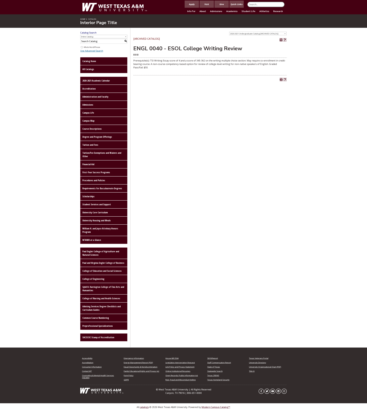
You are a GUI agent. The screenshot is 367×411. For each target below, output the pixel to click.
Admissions (216, 11)
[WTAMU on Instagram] (284, 391)
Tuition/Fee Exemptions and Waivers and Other (101, 154)
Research (278, 11)
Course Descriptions (92, 128)
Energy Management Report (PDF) (138, 362)
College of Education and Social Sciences (102, 270)
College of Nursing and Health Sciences (101, 298)
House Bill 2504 (171, 358)
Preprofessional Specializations (97, 325)
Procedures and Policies (93, 180)
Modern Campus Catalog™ (216, 407)
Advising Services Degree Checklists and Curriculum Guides (101, 308)
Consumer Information (92, 367)
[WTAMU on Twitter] (267, 391)
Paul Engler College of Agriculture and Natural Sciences (100, 253)
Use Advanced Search (91, 50)
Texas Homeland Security (218, 379)
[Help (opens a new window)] (284, 39)
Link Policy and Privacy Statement (179, 367)
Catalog (92, 19)
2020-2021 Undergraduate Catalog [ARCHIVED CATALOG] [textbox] (254, 33)
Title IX (252, 371)
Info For (191, 11)
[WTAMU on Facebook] (261, 391)
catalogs (144, 407)
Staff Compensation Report (219, 362)
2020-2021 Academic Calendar (96, 80)
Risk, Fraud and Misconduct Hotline (180, 379)
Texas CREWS (213, 375)
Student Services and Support (96, 204)
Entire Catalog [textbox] (87, 36)
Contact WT (87, 371)
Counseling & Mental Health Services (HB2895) (98, 376)
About (202, 11)
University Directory (257, 362)
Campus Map (88, 120)
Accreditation (89, 88)
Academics (232, 11)
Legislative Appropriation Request (180, 362)
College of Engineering (93, 278)
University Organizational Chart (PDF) (265, 367)
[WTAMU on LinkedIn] (278, 391)
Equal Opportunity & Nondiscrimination (140, 367)
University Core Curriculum (95, 212)
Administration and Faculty (95, 96)
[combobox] (258, 33)
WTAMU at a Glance (91, 240)
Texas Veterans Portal (258, 358)
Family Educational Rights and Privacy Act (141, 371)
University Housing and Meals (96, 220)
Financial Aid (88, 164)
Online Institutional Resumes (177, 371)
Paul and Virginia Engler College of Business (103, 262)
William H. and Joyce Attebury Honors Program (100, 230)
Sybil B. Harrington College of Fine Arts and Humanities (103, 288)
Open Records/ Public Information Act (181, 375)
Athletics (264, 11)
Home (82, 19)
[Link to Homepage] (101, 390)
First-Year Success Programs (96, 172)
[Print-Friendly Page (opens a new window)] (281, 39)
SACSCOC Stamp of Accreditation (98, 337)
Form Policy (128, 375)
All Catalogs (88, 69)
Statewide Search (215, 371)
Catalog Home (89, 61)
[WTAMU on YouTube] (272, 391)
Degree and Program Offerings (97, 136)
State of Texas (213, 367)
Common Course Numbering (95, 317)
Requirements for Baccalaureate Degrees (102, 188)
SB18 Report (212, 358)
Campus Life (88, 112)
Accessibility (87, 358)
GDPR (126, 379)
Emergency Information (134, 358)
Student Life (248, 11)
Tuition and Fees (90, 144)
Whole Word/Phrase (92, 47)
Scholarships (88, 196)
